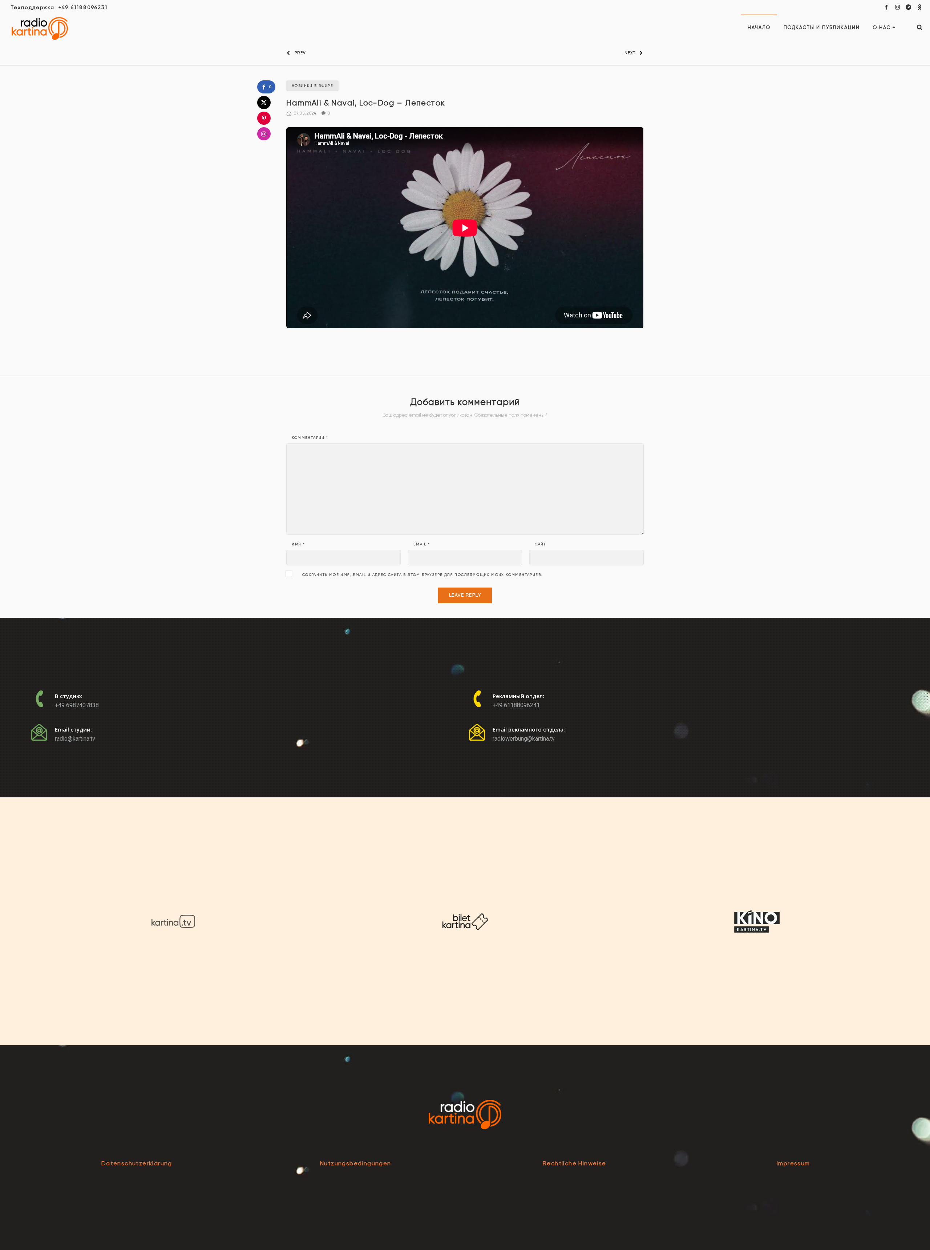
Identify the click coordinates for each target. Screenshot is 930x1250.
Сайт (540, 544)
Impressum (793, 1163)
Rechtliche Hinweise (574, 1163)
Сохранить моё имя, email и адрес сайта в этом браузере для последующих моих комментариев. (422, 575)
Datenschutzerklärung (136, 1163)
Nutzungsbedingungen (355, 1163)
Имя (298, 544)
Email (421, 544)
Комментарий (310, 438)
